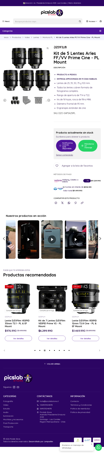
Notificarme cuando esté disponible (67, 146)
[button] (35, 350)
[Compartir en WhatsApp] (69, 203)
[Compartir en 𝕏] (62, 203)
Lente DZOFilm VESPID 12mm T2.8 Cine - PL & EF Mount (84, 323)
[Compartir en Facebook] (56, 203)
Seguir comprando (64, 155)
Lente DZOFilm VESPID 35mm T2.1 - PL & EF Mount (17, 323)
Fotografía (8, 401)
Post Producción (10, 423)
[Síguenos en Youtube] (18, 387)
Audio (5, 412)
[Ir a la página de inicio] (52, 12)
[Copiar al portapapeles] (82, 203)
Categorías (7, 31)
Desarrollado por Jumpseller (41, 441)
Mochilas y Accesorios (13, 419)
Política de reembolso (80, 408)
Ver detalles (18, 338)
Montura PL (48, 37)
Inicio (6, 37)
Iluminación (8, 416)
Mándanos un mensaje (89, 146)
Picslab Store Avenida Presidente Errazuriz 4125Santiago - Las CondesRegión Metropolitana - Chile (52, 417)
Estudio (6, 408)
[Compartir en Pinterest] (75, 203)
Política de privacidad (80, 412)
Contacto (74, 401)
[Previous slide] (5, 100)
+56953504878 (46, 405)
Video (27, 37)
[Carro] (100, 21)
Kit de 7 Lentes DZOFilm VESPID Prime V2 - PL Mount (51, 323)
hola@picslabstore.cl (49, 401)
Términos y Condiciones (81, 405)
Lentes (36, 37)
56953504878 (46, 408)
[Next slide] (48, 100)
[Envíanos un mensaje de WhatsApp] (98, 447)
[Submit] (80, 21)
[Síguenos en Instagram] (14, 387)
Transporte (8, 427)
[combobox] (47, 21)
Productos (16, 37)
